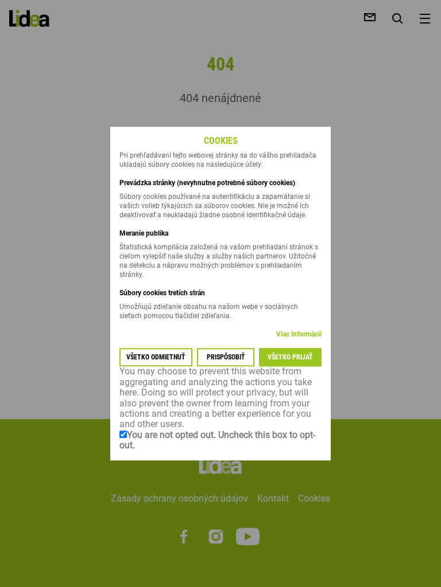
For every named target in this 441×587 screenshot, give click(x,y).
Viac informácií (299, 335)
